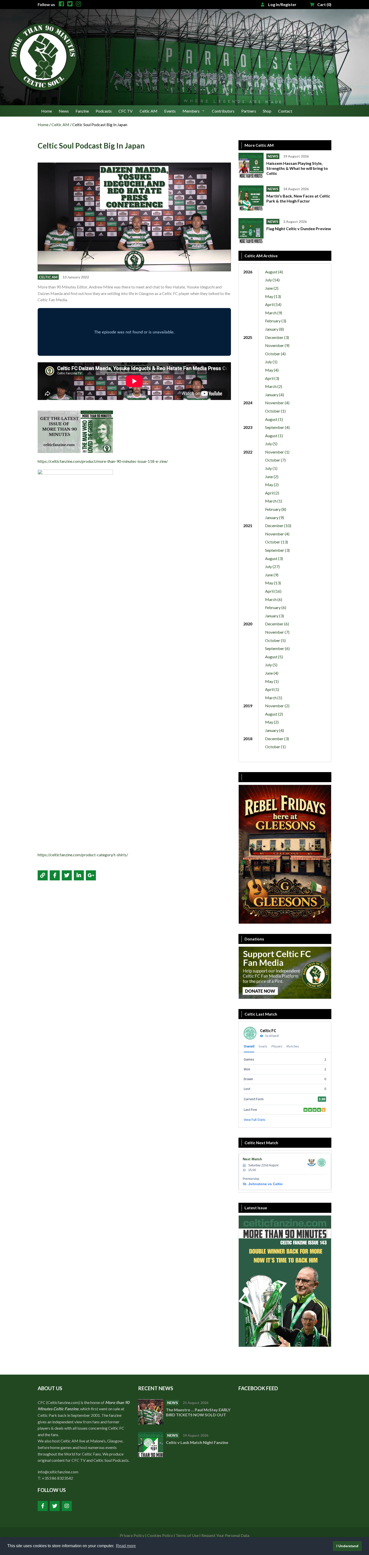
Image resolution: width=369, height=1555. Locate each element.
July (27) (272, 566)
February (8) (275, 509)
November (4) (277, 402)
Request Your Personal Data (225, 1535)
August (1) (274, 419)
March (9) (273, 312)
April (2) (272, 492)
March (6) (273, 599)
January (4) (274, 394)
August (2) (274, 714)
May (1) (272, 681)
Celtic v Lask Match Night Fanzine (197, 1442)
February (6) (275, 607)
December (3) (277, 337)
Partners (248, 111)
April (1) (272, 689)
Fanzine (82, 111)
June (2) (271, 288)
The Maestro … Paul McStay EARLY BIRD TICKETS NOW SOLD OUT (198, 1412)
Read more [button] (126, 1546)
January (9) (274, 517)
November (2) (277, 705)
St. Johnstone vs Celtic (263, 1184)
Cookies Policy (160, 1535)
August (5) (274, 656)
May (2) (272, 484)
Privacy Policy (132, 1535)
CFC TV (125, 111)
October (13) (276, 541)
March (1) (273, 500)
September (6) (277, 648)
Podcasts (104, 111)
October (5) (275, 640)
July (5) (271, 443)
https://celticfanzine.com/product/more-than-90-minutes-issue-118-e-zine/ (103, 461)
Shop (267, 111)
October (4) (275, 353)
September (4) (277, 427)
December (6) (277, 623)
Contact (285, 111)
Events (170, 111)
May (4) (272, 370)
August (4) (274, 271)
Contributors (223, 111)
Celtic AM (148, 111)
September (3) (277, 550)
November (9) (277, 345)
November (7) (277, 632)
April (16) (273, 591)
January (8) (274, 329)
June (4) (271, 673)
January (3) (274, 615)
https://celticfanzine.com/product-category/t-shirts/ (83, 854)
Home (46, 111)
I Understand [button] (347, 1546)
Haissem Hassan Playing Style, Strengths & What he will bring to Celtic (297, 168)
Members (191, 111)
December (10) (278, 525)
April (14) (273, 304)
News (64, 111)
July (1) (271, 361)
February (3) (275, 320)
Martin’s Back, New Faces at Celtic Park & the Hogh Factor (298, 198)
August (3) (274, 558)
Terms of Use (187, 1535)
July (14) (272, 279)
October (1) (275, 411)
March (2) (273, 386)
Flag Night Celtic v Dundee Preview (298, 228)
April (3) (272, 378)
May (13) (273, 296)
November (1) (277, 451)
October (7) (275, 460)
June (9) (271, 574)
